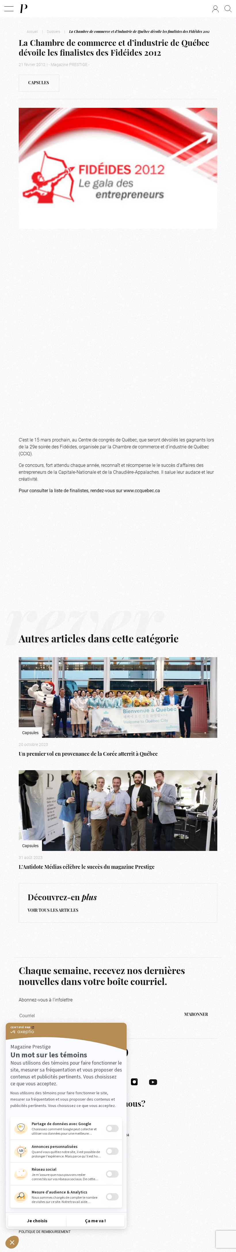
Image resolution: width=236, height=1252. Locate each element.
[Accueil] (23, 8)
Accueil (32, 31)
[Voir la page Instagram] (134, 1081)
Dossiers (53, 31)
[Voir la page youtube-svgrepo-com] (153, 1081)
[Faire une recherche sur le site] (228, 8)
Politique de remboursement (45, 1231)
